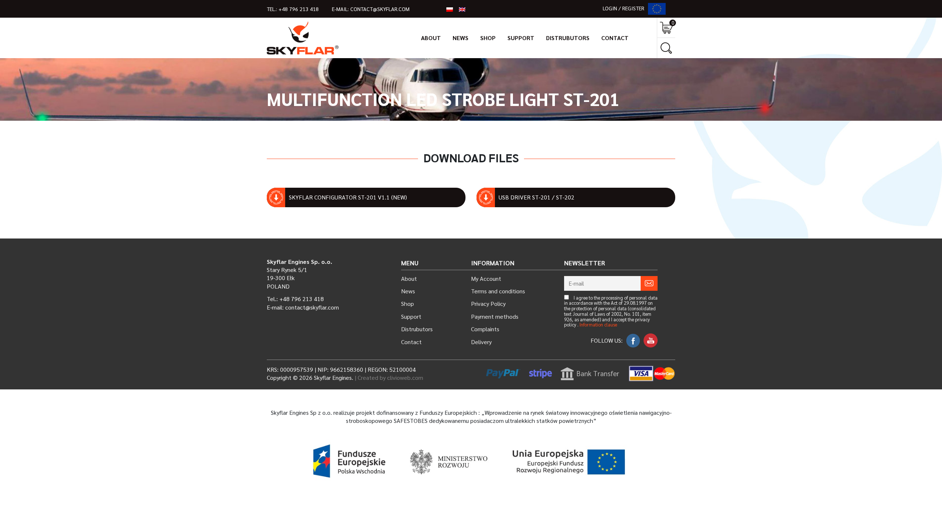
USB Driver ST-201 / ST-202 (536, 197)
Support (520, 38)
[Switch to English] (462, 9)
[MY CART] (666, 27)
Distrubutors (567, 38)
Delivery (481, 342)
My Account (486, 278)
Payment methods (494, 316)
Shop (488, 38)
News (460, 38)
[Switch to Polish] (449, 9)
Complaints (485, 329)
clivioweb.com (405, 377)
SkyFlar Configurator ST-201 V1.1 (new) (348, 197)
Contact (614, 38)
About (431, 38)
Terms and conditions (498, 291)
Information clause (598, 325)
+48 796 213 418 (299, 9)
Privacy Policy (488, 303)
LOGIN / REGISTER (623, 8)
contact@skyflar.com (380, 9)
